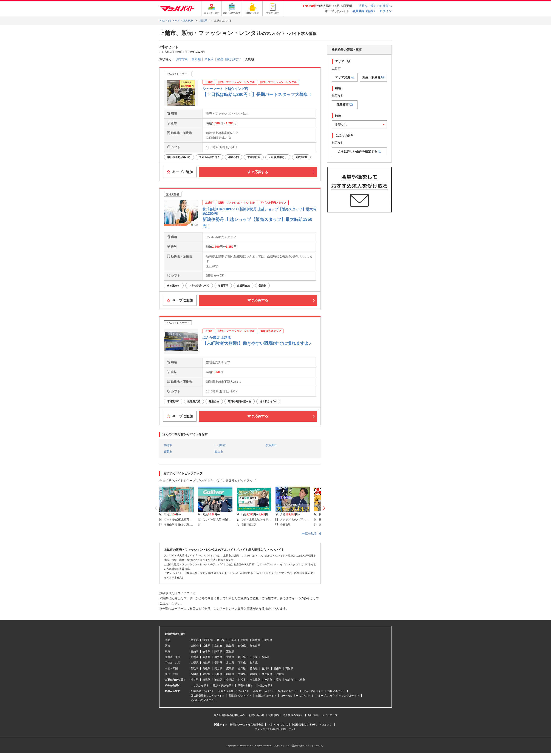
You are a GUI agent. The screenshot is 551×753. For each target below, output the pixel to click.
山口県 (242, 668)
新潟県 (206, 662)
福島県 (265, 657)
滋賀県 (230, 645)
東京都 (194, 640)
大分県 (242, 674)
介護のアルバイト (266, 695)
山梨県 (194, 662)
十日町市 (220, 445)
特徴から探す (265, 685)
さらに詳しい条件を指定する (357, 151)
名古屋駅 (255, 679)
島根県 (206, 668)
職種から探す (245, 685)
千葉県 (233, 640)
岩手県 (218, 657)
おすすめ (182, 59)
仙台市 (289, 679)
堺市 (278, 679)
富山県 (230, 662)
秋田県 (242, 657)
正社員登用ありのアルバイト (207, 695)
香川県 (265, 668)
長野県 (218, 662)
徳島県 (254, 668)
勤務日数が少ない (229, 59)
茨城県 (244, 640)
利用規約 (273, 715)
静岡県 (218, 651)
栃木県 (256, 640)
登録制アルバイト (288, 691)
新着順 (196, 59)
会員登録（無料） (364, 11)
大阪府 (194, 645)
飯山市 (219, 451)
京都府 (218, 645)
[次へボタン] (324, 508)
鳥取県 (194, 668)
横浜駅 (230, 679)
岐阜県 (206, 651)
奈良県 (242, 645)
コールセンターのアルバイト (297, 695)
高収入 (209, 59)
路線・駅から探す (223, 685)
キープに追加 (182, 172)
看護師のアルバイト (240, 695)
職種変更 (343, 104)
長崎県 (218, 674)
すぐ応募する (258, 172)
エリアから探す (200, 685)
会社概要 (313, 715)
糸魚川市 (271, 445)
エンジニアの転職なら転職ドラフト (275, 728)
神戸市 (268, 679)
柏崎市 (168, 445)
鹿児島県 (267, 674)
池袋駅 (218, 679)
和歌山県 (255, 645)
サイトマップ (329, 715)
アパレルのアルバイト (204, 699)
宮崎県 (254, 674)
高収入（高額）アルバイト (233, 691)
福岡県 (194, 674)
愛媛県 (277, 668)
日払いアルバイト (313, 691)
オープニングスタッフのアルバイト (338, 695)
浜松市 (242, 679)
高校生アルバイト (263, 691)
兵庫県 (206, 645)
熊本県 (230, 674)
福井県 (254, 662)
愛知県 (194, 651)
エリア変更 (342, 77)
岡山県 (218, 668)
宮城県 (230, 657)
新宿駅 (206, 679)
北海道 (194, 657)
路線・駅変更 (371, 77)
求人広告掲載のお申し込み (229, 715)
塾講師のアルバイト (202, 691)
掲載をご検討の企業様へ (375, 6)
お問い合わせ (256, 715)
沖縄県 (280, 674)
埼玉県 (221, 640)
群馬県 (268, 640)
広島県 (230, 668)
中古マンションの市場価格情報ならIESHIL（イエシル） (300, 724)
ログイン (386, 11)
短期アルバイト (336, 691)
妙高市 (168, 451)
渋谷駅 (194, 679)
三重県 (230, 651)
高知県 (289, 668)
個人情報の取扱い (293, 715)
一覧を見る (310, 533)
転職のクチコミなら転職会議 (246, 724)
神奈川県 (208, 640)
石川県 (242, 662)
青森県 (206, 657)
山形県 (254, 657)
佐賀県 (206, 674)
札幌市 (301, 679)
